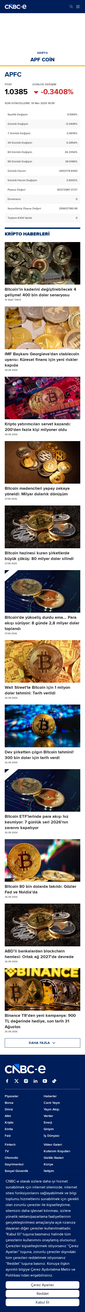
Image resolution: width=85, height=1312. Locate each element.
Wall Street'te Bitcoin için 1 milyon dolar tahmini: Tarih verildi (37, 690)
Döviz (9, 1109)
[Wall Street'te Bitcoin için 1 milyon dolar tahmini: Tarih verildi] (42, 661)
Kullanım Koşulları (57, 1151)
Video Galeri (53, 1145)
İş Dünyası (51, 1136)
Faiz (8, 1136)
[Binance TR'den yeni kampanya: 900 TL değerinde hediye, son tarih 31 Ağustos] (42, 989)
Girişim (49, 1129)
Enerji (48, 1122)
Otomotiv (11, 1158)
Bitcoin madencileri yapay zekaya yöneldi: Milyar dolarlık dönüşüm (37, 491)
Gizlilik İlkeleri (54, 1158)
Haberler (50, 1096)
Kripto (9, 1122)
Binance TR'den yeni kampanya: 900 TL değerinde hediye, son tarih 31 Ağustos (40, 1021)
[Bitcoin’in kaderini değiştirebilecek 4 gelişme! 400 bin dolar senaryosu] (42, 263)
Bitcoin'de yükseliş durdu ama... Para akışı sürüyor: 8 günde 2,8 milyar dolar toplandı (42, 623)
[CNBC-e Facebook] (7, 1081)
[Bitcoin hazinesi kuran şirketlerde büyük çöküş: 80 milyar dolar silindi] (42, 526)
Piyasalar (11, 1096)
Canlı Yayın (52, 1103)
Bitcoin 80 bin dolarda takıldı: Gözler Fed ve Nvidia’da (40, 889)
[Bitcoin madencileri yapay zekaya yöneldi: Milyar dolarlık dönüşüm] (42, 462)
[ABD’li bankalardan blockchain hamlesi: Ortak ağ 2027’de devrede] (42, 925)
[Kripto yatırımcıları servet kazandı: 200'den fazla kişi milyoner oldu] (42, 398)
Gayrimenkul (14, 1164)
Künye (48, 1164)
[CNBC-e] (15, 6)
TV (7, 1151)
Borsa (9, 1103)
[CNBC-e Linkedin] (35, 1081)
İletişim (49, 1171)
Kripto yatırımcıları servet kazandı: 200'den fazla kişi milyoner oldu (38, 426)
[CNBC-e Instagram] (26, 1081)
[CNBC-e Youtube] (44, 1081)
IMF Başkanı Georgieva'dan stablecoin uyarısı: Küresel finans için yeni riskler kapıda (42, 359)
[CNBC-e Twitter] (16, 1081)
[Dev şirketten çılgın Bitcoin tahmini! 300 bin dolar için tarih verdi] (42, 726)
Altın (8, 1116)
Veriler (48, 1116)
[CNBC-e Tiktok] (54, 1081)
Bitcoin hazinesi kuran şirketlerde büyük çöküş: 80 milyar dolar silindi (39, 555)
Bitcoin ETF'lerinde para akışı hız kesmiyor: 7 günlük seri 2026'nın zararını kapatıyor (36, 822)
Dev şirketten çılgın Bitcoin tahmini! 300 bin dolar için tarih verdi (39, 754)
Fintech (10, 1145)
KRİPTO (42, 53)
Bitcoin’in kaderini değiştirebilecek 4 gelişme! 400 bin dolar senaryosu (40, 292)
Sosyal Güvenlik (16, 1171)
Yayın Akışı (51, 1109)
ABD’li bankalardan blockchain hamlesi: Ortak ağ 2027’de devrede (39, 953)
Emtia (9, 1129)
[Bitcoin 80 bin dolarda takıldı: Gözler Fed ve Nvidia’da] (42, 860)
